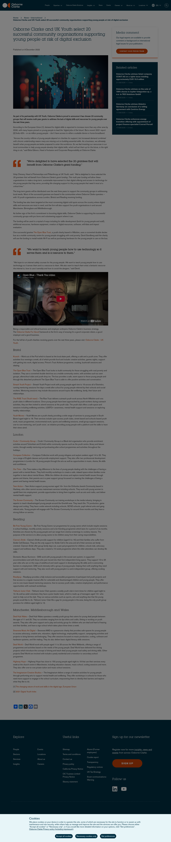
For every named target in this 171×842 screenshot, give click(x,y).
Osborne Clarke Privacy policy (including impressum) (51, 829)
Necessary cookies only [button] (86, 836)
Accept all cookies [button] (63, 836)
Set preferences (108, 836)
